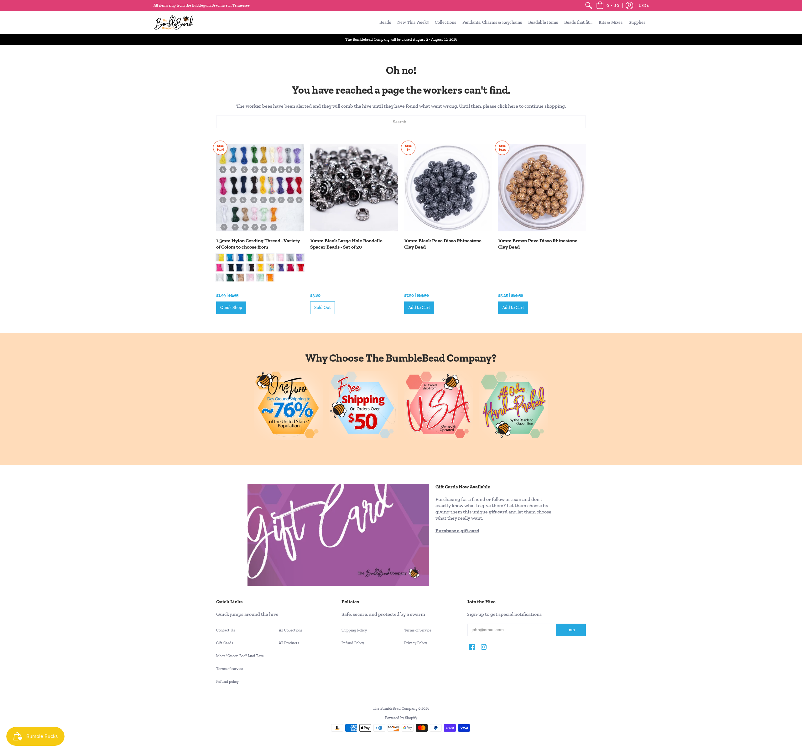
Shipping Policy (354, 630)
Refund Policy (352, 643)
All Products (289, 643)
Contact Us (225, 630)
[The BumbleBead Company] (174, 22)
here (513, 106)
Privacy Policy (415, 643)
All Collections (290, 630)
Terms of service (229, 669)
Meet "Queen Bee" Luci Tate (240, 656)
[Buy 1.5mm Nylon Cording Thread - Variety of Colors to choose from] (260, 187)
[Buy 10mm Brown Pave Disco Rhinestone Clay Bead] (542, 187)
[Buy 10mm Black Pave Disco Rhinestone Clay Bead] (448, 187)
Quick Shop (231, 307)
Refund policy (227, 681)
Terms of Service (417, 630)
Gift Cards (224, 643)
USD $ (644, 5)
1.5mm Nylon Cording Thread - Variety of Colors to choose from (258, 244)
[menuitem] (588, 5)
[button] (607, 5)
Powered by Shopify (401, 718)
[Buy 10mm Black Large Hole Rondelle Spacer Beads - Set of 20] (354, 187)
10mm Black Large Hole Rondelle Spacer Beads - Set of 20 (346, 244)
